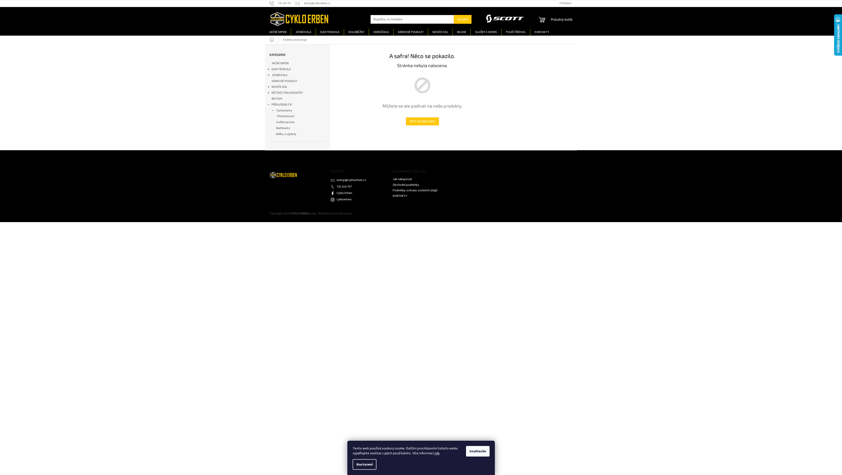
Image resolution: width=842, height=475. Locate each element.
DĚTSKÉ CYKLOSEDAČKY (287, 93)
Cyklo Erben (344, 193)
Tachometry (284, 110)
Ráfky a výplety (286, 134)
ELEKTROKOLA (281, 69)
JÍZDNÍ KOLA (279, 75)
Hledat (462, 19)
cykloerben (344, 199)
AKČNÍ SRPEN (280, 63)
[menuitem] (278, 32)
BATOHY (277, 99)
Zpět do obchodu (422, 121)
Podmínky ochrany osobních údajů (415, 190)
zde (437, 453)
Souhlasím (477, 451)
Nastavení (364, 464)
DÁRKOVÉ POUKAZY (284, 81)
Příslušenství (285, 116)
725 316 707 (344, 187)
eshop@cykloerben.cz (351, 180)
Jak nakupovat (402, 179)
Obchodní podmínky (406, 185)
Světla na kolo (285, 122)
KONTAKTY (400, 196)
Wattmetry (283, 128)
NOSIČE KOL (279, 87)
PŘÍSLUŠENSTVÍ (282, 104)
